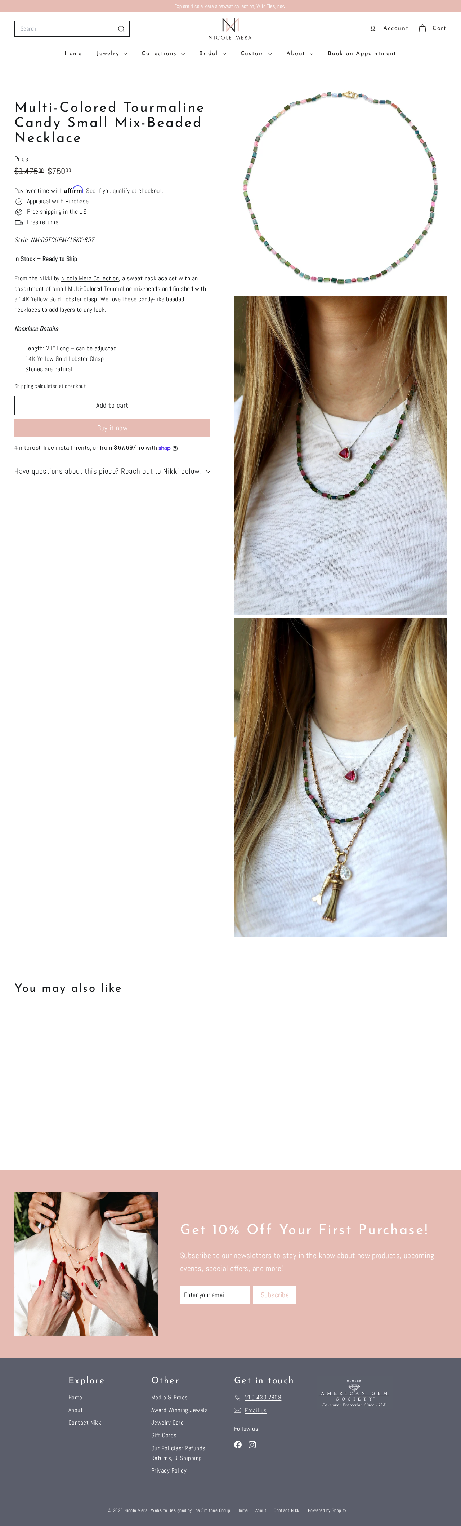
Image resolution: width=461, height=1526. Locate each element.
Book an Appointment (362, 54)
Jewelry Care (167, 1423)
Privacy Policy (169, 1470)
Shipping (23, 386)
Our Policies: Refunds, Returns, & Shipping (179, 1453)
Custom (254, 54)
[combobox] (72, 29)
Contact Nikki (85, 1423)
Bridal (210, 54)
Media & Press (169, 1397)
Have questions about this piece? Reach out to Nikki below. (107, 471)
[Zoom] (340, 187)
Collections (160, 54)
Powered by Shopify (327, 1510)
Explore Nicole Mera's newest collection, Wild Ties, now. (230, 6)
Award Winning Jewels (179, 1410)
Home (73, 54)
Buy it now (112, 428)
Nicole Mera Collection (90, 278)
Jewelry (109, 54)
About (297, 54)
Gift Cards (164, 1435)
